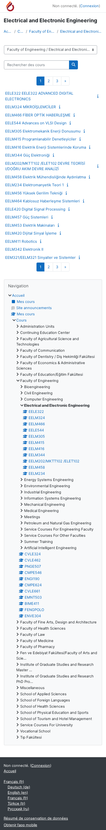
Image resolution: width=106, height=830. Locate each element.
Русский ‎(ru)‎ (18, 809)
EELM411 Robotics (21, 241)
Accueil (8, 31)
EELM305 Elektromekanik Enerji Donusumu (43, 131)
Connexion (89, 6)
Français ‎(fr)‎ (14, 781)
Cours (21, 31)
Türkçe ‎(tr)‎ (16, 803)
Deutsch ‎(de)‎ (19, 787)
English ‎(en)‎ (18, 792)
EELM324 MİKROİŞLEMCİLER (30, 107)
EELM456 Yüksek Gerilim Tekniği (34, 193)
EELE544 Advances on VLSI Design (36, 123)
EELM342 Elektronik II (24, 249)
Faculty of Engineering (42, 31)
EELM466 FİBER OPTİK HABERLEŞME (38, 115)
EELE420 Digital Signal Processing (35, 209)
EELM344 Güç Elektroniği (27, 155)
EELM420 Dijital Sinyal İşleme (31, 233)
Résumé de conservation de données (36, 818)
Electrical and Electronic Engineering (81, 31)
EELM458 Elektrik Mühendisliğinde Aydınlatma (45, 177)
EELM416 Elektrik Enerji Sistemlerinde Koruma (45, 147)
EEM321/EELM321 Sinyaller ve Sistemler (40, 257)
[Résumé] (99, 96)
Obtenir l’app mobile (20, 825)
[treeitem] (53, 516)
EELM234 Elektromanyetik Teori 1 (34, 185)
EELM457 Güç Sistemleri (26, 217)
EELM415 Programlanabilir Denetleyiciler (40, 139)
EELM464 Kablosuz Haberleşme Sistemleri (42, 201)
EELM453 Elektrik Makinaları (30, 225)
